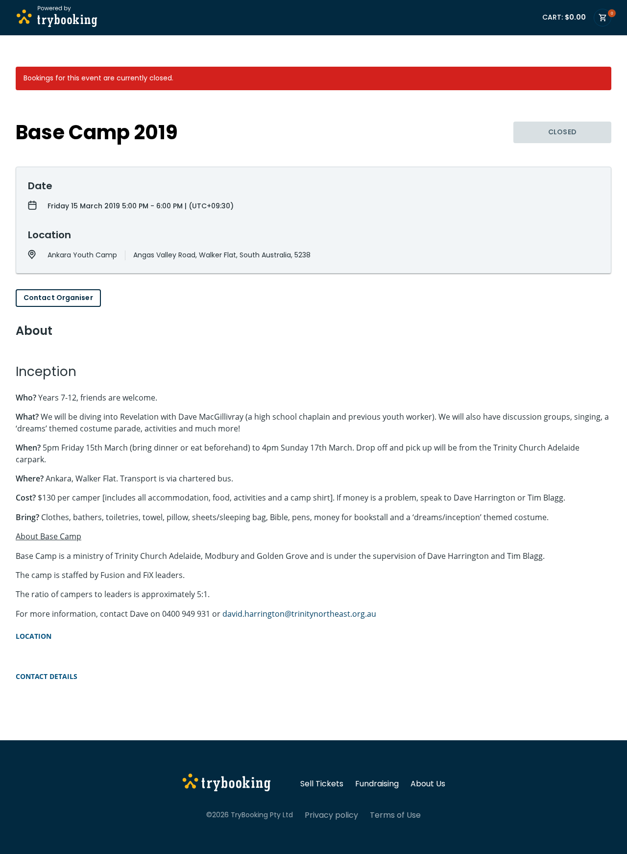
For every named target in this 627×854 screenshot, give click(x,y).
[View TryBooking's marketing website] (226, 784)
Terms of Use (395, 815)
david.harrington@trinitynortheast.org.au (299, 613)
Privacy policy (331, 815)
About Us (427, 784)
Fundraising (377, 784)
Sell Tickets (321, 784)
